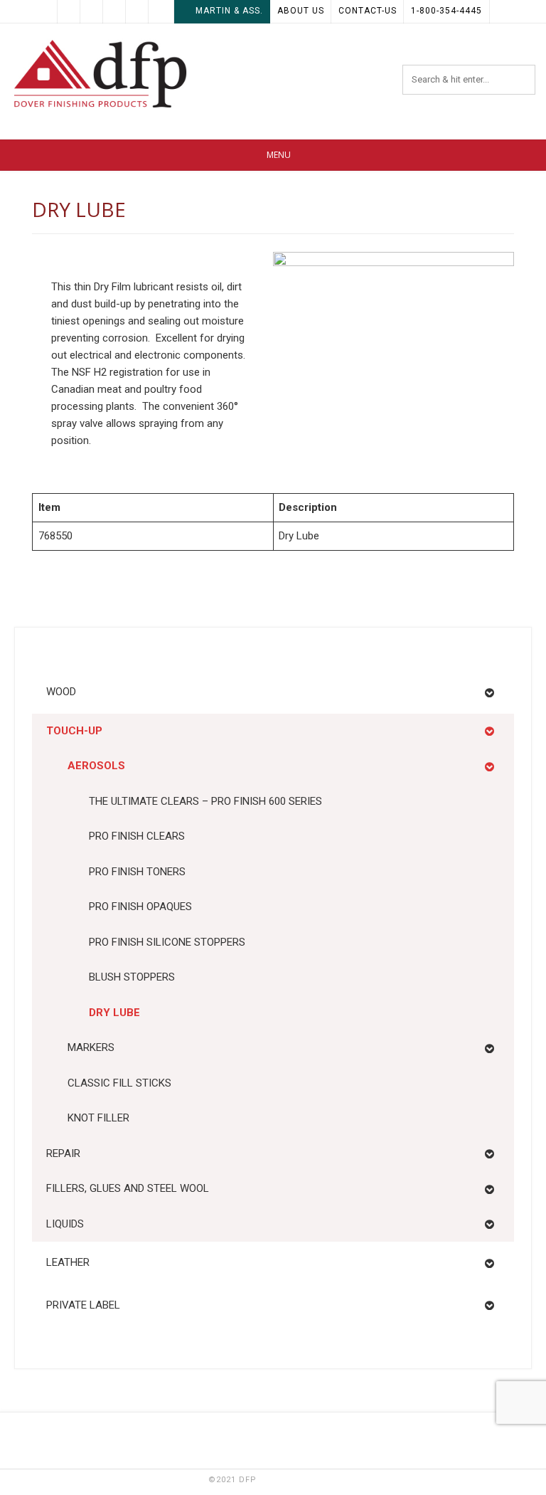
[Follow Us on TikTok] (114, 11)
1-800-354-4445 (446, 11)
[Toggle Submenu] (489, 692)
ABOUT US (300, 11)
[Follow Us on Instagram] (160, 11)
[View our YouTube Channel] (137, 11)
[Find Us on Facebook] (91, 11)
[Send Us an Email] (69, 11)
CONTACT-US (367, 11)
